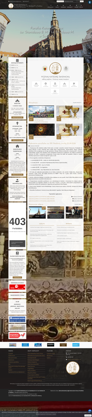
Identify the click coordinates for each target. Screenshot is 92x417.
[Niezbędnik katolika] (17, 319)
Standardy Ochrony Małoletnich (16, 372)
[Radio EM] (78, 345)
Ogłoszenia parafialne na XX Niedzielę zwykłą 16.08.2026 (41, 198)
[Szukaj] (82, 1)
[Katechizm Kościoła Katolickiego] (14, 345)
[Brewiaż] (52, 345)
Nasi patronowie (12, 357)
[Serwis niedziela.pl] (65, 345)
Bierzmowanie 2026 (40, 137)
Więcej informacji (17, 117)
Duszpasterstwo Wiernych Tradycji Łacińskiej (36, 377)
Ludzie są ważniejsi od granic (62, 235)
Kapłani (10, 370)
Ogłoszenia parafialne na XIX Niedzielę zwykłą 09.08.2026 (42, 201)
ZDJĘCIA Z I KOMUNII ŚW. (70, 118)
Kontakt (76, 7)
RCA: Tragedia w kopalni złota (35, 238)
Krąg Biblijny (31, 368)
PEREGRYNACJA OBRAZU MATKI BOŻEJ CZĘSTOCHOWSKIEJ (42, 120)
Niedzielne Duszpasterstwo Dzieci (36, 355)
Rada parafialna (32, 370)
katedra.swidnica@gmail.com (15, 1)
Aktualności (51, 7)
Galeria (48, 357)
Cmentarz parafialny (13, 362)
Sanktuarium (11, 355)
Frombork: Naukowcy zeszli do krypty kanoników (65, 227)
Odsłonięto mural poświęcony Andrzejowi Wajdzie (66, 230)
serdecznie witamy (46, 44)
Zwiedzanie (63, 7)
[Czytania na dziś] (17, 327)
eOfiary (81, 7)
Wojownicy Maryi (32, 373)
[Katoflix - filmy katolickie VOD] (40, 345)
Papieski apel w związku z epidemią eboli (64, 238)
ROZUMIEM (88, 415)
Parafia (57, 7)
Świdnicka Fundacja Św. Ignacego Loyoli (16, 367)
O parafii (10, 353)
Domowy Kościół (32, 357)
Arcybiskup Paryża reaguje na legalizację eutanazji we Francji (40, 227)
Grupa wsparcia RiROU (33, 375)
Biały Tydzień (66, 137)
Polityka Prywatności (40, 414)
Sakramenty (70, 7)
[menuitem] (51, 6)
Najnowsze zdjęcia (36, 204)
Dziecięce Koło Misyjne (33, 360)
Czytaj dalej (17, 277)
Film (9, 364)
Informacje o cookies (51, 414)
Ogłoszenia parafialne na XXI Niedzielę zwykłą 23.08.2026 (52, 143)
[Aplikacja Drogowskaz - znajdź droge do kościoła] (17, 335)
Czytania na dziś (51, 353)
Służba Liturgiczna (32, 362)
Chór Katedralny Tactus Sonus (35, 353)
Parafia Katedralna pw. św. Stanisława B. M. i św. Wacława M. (25, 6)
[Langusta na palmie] (27, 345)
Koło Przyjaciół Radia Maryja (35, 380)
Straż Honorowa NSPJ (33, 364)
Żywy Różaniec (31, 366)
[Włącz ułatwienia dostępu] (89, 2)
